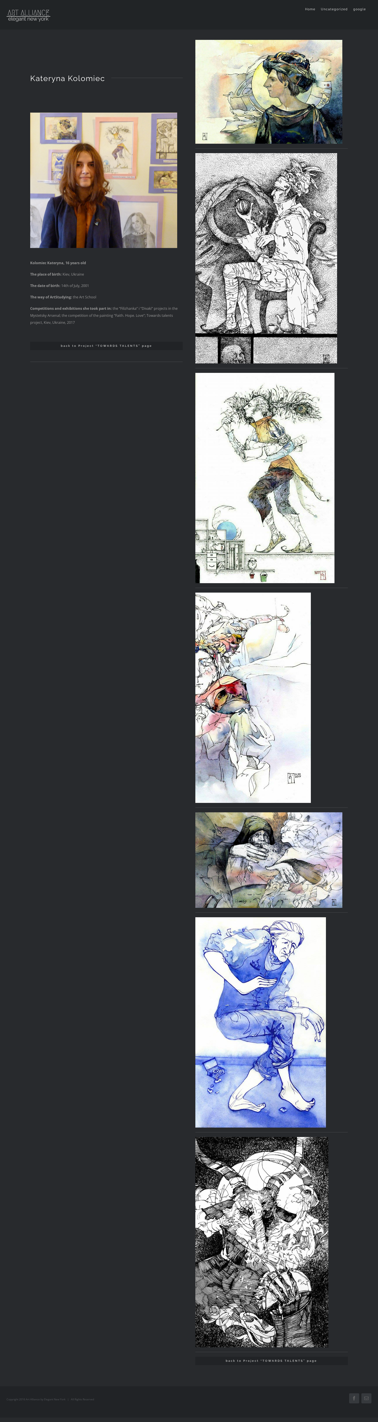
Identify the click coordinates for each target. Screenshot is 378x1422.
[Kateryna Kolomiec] (103, 114)
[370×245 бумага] (260, 919)
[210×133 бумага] (264, 374)
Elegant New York (54, 1399)
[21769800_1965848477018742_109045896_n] (253, 594)
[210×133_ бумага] (266, 154)
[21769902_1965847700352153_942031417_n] (261, 1138)
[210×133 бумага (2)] (268, 41)
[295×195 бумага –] (268, 814)
